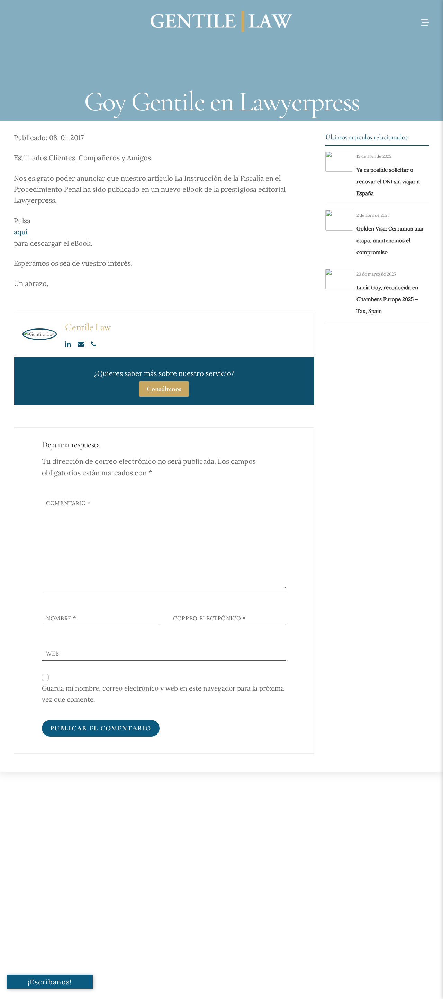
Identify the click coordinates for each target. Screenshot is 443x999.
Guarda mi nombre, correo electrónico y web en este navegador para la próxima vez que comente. (163, 693)
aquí (21, 231)
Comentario (68, 503)
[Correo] (81, 343)
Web (52, 653)
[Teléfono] (93, 343)
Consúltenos (164, 389)
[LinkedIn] (68, 343)
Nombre (61, 618)
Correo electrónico (209, 618)
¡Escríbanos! (50, 982)
